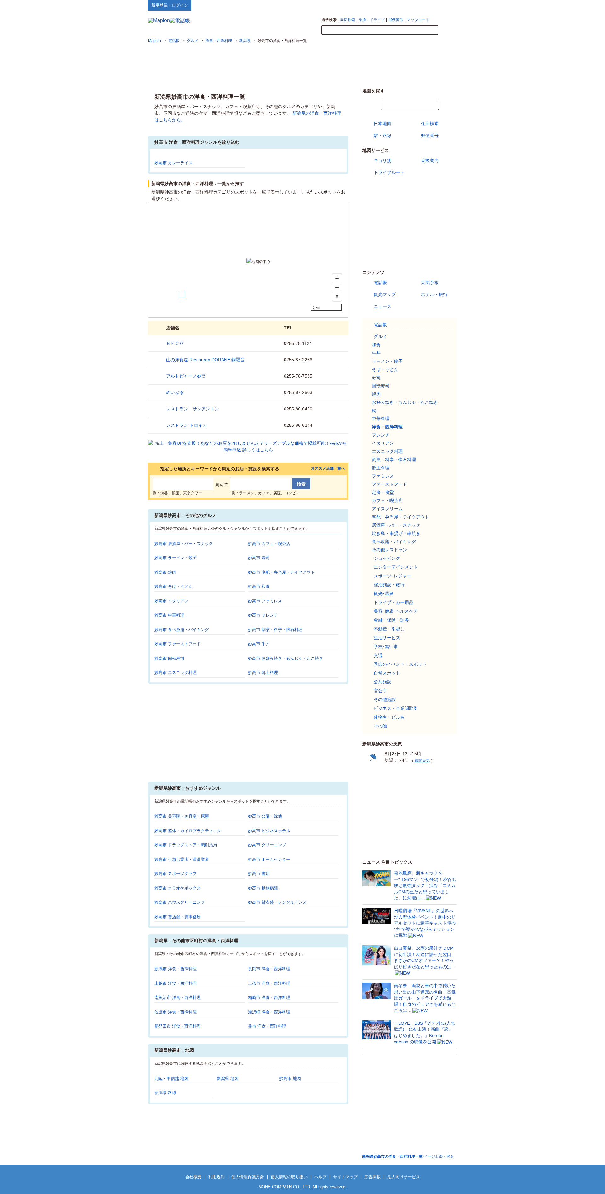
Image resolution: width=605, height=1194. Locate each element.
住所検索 (430, 123)
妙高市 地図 (290, 1078)
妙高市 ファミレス (265, 601)
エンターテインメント (396, 567)
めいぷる (175, 392)
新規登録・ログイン (169, 5)
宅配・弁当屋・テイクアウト (400, 516)
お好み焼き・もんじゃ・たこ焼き (405, 402)
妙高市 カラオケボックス (177, 888)
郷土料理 (380, 467)
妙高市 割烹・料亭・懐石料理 (275, 629)
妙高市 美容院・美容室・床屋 (181, 816)
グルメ (380, 336)
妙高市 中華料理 (169, 615)
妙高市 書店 (259, 873)
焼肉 (376, 394)
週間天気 (422, 760)
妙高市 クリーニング (267, 845)
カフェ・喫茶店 (387, 500)
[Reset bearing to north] (337, 296)
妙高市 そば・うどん (173, 586)
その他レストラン (389, 549)
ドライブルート (389, 172)
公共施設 (382, 681)
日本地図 (382, 123)
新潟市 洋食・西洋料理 (175, 968)
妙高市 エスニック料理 (175, 672)
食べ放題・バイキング (394, 541)
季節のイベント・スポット (400, 664)
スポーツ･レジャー (392, 575)
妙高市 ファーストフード (177, 643)
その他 (380, 725)
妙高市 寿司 (259, 557)
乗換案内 (430, 160)
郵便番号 (395, 20)
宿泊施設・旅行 (389, 584)
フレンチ (380, 435)
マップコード (418, 20)
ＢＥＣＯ (175, 343)
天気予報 (430, 282)
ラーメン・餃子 (387, 361)
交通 (378, 655)
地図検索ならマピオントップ (395, 5)
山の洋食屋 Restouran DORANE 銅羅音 (205, 359)
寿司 (376, 377)
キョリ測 (382, 160)
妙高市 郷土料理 (263, 672)
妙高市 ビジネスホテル (269, 830)
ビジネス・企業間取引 (396, 708)
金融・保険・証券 (391, 620)
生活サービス (387, 637)
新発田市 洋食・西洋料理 (177, 1026)
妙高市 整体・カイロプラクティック (187, 830)
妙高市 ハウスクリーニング (179, 902)
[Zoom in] (337, 278)
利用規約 (216, 1176)
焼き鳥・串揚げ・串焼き (396, 533)
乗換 (362, 20)
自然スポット (387, 672)
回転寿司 (380, 385)
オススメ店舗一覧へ (328, 469)
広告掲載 (372, 1176)
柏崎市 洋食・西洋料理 (269, 997)
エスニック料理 (387, 451)
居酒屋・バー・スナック (396, 525)
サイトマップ (446, 5)
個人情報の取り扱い (289, 1176)
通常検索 (329, 20)
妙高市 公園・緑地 (265, 816)
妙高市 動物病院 (263, 888)
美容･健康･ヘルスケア (396, 611)
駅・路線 (382, 135)
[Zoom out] (337, 287)
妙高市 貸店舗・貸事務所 (177, 916)
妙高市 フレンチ (263, 615)
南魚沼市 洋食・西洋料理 (177, 997)
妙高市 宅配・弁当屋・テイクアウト (281, 572)
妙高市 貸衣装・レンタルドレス (277, 902)
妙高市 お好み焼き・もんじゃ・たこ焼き (285, 658)
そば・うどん (385, 369)
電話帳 (380, 282)
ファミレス (383, 475)
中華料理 (380, 418)
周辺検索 (347, 20)
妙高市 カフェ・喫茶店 (269, 543)
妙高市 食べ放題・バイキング (181, 629)
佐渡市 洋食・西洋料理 (175, 1012)
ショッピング (387, 558)
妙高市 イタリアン (171, 601)
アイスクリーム (387, 508)
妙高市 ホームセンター (269, 859)
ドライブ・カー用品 (393, 602)
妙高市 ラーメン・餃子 (175, 557)
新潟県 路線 (165, 1092)
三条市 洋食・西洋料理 (269, 983)
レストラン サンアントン (192, 408)
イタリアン (383, 443)
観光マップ (385, 294)
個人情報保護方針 (247, 1176)
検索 (447, 30)
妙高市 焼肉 (165, 572)
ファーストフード (389, 484)
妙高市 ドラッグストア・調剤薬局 (185, 845)
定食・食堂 (383, 492)
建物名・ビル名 (389, 717)
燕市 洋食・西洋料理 (267, 1026)
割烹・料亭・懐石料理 (394, 459)
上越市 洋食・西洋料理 (175, 983)
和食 (376, 344)
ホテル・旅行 (434, 294)
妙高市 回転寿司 (169, 658)
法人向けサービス (403, 1176)
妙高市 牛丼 (259, 643)
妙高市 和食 (259, 586)
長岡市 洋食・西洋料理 (269, 968)
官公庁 (380, 690)
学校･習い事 (386, 646)
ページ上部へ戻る (408, 1156)
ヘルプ (427, 5)
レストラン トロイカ (186, 425)
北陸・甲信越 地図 (171, 1078)
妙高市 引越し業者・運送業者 (181, 859)
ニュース (382, 306)
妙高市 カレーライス (173, 162)
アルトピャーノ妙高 (186, 376)
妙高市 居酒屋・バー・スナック (183, 543)
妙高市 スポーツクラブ (175, 873)
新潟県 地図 (228, 1078)
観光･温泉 (384, 593)
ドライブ (377, 20)
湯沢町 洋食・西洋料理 (269, 1012)
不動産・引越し (389, 628)
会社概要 (193, 1176)
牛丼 (376, 353)
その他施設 (385, 699)
